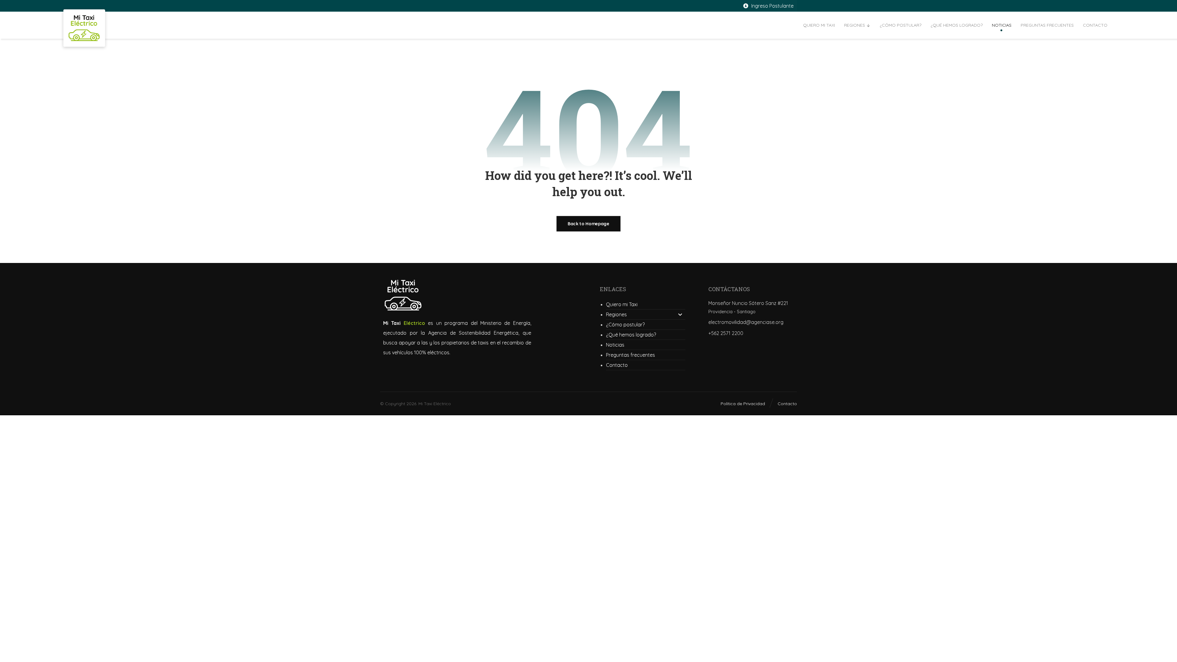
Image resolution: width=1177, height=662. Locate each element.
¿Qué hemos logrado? (631, 335)
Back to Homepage (589, 223)
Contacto (617, 365)
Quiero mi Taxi (622, 304)
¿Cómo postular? (625, 324)
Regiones (616, 314)
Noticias (615, 345)
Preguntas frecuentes (630, 355)
